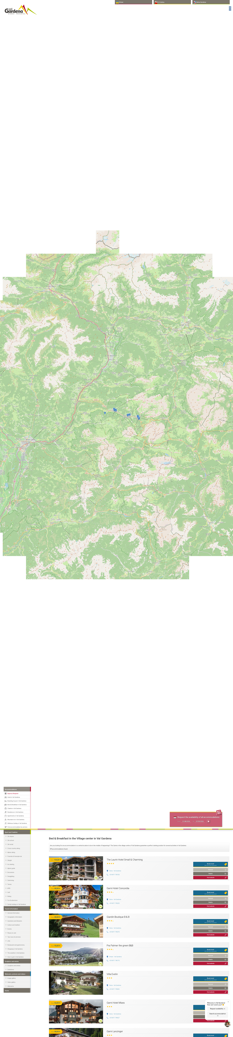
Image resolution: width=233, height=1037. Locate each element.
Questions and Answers (14, 921)
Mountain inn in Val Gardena (15, 819)
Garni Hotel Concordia (118, 888)
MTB (8, 888)
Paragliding (10, 876)
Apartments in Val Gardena (15, 816)
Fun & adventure (12, 900)
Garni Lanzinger (115, 1031)
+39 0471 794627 (114, 1018)
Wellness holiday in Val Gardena (17, 823)
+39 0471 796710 (114, 960)
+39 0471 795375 (114, 932)
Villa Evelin (112, 974)
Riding (9, 896)
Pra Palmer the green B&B (120, 945)
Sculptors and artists (13, 965)
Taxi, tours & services (14, 937)
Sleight (9, 860)
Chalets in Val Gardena (14, 808)
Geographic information (14, 917)
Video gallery (11, 982)
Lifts (8, 941)
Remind (210, 869)
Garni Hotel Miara (116, 1002)
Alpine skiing (11, 852)
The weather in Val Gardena (15, 953)
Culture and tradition (13, 925)
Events (9, 929)
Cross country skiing (13, 848)
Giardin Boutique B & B (118, 917)
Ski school (10, 840)
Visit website (210, 877)
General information (13, 913)
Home (7, 991)
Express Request (12, 793)
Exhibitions (10, 969)
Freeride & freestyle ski (14, 856)
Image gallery (11, 978)
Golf (8, 892)
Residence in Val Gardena (15, 812)
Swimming (10, 880)
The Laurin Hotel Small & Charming (125, 859)
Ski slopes (10, 836)
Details (211, 873)
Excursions (10, 872)
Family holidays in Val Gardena (16, 904)
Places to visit (11, 933)
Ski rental (10, 844)
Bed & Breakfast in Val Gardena (16, 805)
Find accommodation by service (17, 827)
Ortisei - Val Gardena (115, 957)
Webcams (10, 986)
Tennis (9, 884)
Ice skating (10, 864)
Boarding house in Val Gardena (16, 801)
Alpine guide (11, 868)
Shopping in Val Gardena (14, 949)
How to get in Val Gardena (15, 957)
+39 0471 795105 (114, 874)
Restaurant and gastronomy (15, 945)
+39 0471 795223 (114, 903)
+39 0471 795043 (114, 989)
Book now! (211, 864)
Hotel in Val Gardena (13, 797)
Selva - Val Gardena (115, 871)
